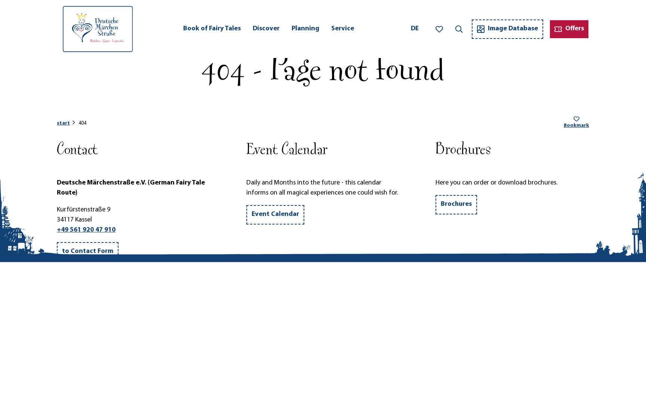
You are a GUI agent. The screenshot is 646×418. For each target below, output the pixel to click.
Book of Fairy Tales (212, 28)
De (415, 28)
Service (342, 28)
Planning (305, 28)
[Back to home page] (98, 29)
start (63, 123)
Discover (266, 28)
